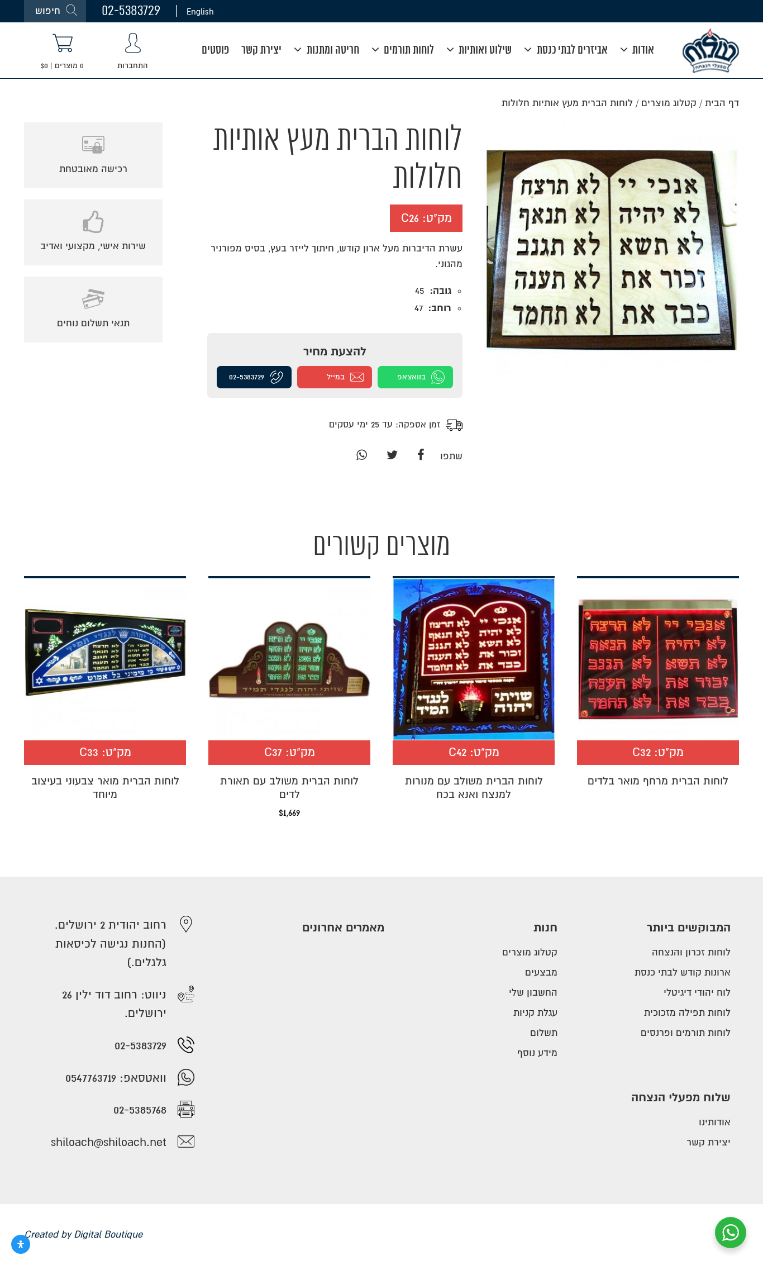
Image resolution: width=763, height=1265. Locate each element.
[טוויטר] (391, 456)
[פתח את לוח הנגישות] (20, 1244)
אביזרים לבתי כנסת (571, 51)
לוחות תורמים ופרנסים (686, 1033)
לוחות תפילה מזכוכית (687, 1013)
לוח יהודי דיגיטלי (697, 992)
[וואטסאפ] (361, 456)
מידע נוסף (537, 1053)
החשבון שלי (533, 992)
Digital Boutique (108, 1234)
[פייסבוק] (421, 456)
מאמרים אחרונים (343, 927)
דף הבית (722, 103)
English (200, 11)
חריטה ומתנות (331, 51)
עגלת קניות (535, 1013)
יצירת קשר (261, 51)
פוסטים (215, 51)
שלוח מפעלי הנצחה (681, 1097)
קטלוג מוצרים (669, 103)
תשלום (543, 1033)
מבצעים (541, 972)
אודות (642, 51)
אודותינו (715, 1122)
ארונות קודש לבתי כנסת (683, 972)
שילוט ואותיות (484, 51)
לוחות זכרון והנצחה (691, 952)
